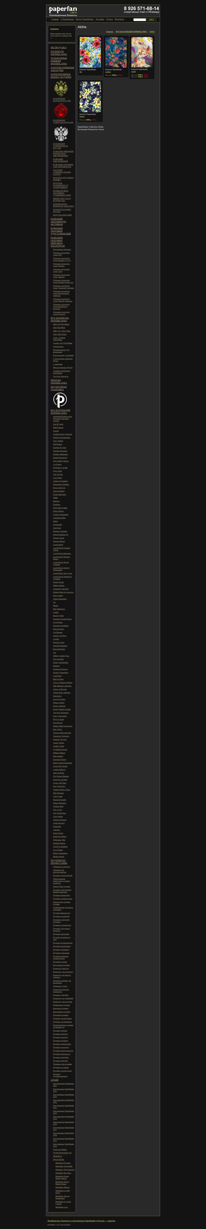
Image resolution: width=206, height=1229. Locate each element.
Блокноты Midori (60, 1150)
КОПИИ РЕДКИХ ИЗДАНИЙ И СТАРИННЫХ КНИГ (62, 193)
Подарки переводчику (62, 1044)
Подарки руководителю (62, 899)
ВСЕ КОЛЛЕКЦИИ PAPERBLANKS (60, 411)
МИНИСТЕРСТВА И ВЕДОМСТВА (62, 200)
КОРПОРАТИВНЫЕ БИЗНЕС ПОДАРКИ (61, 75)
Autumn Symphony (60, 481)
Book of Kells (58, 616)
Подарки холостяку (61, 1057)
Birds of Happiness (60, 853)
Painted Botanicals (60, 458)
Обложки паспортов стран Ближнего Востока (63, 281)
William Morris (58, 586)
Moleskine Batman (62, 1187)
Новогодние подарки (61, 887)
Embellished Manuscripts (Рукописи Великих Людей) (62, 419)
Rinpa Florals (58, 833)
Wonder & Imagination (61, 438)
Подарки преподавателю (63, 1051)
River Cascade (58, 719)
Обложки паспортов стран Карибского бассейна (61, 306)
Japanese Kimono (59, 820)
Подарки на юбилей (61, 916)
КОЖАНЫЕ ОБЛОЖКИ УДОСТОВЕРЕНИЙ (61, 231)
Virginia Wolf (58, 806)
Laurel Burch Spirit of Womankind (61, 569)
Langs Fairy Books (60, 766)
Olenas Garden (58, 703)
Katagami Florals (59, 760)
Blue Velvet (57, 729)
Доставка (99, 19)
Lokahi (133, 72)
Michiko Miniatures (60, 454)
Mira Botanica (58, 793)
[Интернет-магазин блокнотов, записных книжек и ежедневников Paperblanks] (63, 17)
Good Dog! (57, 676)
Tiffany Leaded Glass (61, 656)
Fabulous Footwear (60, 669)
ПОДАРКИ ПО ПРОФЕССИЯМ (59, 861)
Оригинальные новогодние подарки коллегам (61, 881)
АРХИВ (54, 1080)
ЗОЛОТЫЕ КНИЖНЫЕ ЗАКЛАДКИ (62, 69)
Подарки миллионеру (62, 946)
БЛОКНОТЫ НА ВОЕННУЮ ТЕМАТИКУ (63, 205)
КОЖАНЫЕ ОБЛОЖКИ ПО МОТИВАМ (58, 221)
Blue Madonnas (59, 609)
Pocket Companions (60, 673)
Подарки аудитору (60, 1034)
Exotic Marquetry (59, 494)
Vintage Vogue (58, 538)
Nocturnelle (57, 525)
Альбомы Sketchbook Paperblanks (61, 372)
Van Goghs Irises (59, 813)
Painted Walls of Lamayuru (63, 592)
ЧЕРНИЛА (57, 1156)
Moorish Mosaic (59, 843)
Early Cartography (60, 716)
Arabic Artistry (58, 743)
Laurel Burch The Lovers (62, 573)
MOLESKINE (58, 1160)
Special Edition (58, 491)
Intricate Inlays (58, 629)
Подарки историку (60, 1041)
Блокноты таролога (61, 968)
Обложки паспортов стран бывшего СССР (62, 259)
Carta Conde (58, 796)
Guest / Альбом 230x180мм (59, 339)
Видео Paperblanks (85, 19)
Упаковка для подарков (62, 1064)
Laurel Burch (58, 545)
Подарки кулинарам (61, 953)
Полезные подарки (60, 1015)
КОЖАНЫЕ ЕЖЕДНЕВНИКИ (60, 160)
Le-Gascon (57, 464)
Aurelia (56, 431)
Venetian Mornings (60, 451)
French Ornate (58, 582)
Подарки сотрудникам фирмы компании (62, 891)
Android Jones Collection (62, 434)
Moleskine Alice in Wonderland (62, 1197)
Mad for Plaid (58, 679)
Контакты (119, 19)
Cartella (56, 639)
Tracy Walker (58, 441)
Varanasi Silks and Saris (62, 733)
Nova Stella (57, 471)
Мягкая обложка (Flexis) (63, 368)
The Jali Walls (58, 659)
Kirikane (56, 666)
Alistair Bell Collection (61, 693)
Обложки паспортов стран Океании (61, 313)
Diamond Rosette (59, 800)
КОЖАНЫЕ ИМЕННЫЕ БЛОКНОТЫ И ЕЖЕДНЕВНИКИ (63, 153)
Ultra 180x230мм (59, 334)
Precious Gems (58, 642)
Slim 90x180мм (59, 328)
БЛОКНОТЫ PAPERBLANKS (59, 52)
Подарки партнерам (61, 934)
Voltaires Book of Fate (61, 790)
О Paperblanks (67, 19)
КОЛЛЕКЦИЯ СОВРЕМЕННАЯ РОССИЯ (60, 146)
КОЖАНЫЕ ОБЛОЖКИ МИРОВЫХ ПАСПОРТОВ (58, 241)
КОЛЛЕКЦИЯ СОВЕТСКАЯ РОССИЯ (63, 121)
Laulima (108, 72)
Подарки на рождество (62, 1071)
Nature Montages (59, 803)
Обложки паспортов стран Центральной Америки (61, 293)
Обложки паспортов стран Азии (61, 270)
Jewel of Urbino (59, 699)
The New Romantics (61, 713)
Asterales (56, 830)
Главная (55, 19)
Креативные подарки (61, 1012)
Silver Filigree (58, 511)
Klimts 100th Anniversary (62, 726)
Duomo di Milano (60, 837)
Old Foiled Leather (60, 508)
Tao (54, 652)
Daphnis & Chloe (59, 448)
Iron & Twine (58, 424)
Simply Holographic (60, 663)
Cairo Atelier (58, 816)
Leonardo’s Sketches (61, 589)
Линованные (58, 347)
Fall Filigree (57, 444)
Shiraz (55, 521)
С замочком (57, 364)
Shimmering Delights (61, 484)
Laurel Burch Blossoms (62, 554)
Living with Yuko (59, 783)
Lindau (55, 612)
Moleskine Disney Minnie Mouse (62, 1183)
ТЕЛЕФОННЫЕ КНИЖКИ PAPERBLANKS (59, 61)
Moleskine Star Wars (63, 1173)
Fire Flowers (58, 723)
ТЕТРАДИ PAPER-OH (62, 1153)
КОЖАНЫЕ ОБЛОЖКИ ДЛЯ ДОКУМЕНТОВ (63, 166)
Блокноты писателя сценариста (61, 991)
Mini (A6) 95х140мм (61, 324)
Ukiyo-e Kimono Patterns (62, 683)
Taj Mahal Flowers (60, 750)
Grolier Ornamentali (60, 515)
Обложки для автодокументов (59, 871)
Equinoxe (56, 505)
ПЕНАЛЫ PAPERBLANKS (59, 381)
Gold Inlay (57, 528)
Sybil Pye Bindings (60, 847)
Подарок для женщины (62, 1022)
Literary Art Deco (59, 636)
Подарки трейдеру (60, 1061)
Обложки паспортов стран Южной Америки (62, 300)
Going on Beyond (60, 689)
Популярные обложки (62, 249)
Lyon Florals (58, 622)
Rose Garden (58, 596)
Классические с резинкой (63, 355)
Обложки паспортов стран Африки (61, 276)
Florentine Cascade (60, 468)
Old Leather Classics (61, 461)
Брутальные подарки (61, 965)
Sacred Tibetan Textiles (62, 709)
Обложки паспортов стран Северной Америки (63, 287)
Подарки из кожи (60, 962)
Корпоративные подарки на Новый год (63, 1026)
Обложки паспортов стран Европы (61, 265)
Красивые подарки (60, 1008)
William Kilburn (59, 753)
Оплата (109, 19)
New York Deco (59, 786)
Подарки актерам (60, 1031)
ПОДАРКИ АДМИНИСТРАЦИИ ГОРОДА (62, 172)
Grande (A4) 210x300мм (62, 343)
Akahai (82, 116)
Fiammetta (57, 827)
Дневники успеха (60, 986)
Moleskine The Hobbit (63, 1166)
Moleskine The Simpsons (65, 1170)
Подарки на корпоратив (62, 943)
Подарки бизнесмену (61, 895)
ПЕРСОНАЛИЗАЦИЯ (62, 215)
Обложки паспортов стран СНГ (61, 254)
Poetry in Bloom (59, 706)
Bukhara (56, 501)
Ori (54, 602)
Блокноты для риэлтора (62, 1002)
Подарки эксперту (60, 1037)
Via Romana (57, 632)
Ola (81, 72)
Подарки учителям (60, 995)
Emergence (57, 696)
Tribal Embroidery (60, 599)
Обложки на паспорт (61, 867)
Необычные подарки (61, 1005)
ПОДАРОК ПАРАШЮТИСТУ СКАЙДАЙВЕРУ (60, 185)
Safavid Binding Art (60, 535)
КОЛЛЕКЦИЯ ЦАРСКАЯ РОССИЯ (62, 100)
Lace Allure (57, 478)
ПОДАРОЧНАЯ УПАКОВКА (59, 388)
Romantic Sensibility (61, 626)
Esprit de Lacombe (60, 780)
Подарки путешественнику (60, 1075)
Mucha (55, 606)
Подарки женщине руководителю (60, 957)
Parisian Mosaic (59, 541)
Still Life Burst (58, 773)
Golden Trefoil (58, 746)
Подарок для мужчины (62, 1018)
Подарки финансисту (61, 913)
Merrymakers (58, 756)
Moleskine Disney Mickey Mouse (62, 1177)
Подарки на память (61, 1067)
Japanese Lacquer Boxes (62, 619)
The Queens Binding (61, 776)
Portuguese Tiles (59, 840)
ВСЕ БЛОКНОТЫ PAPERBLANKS (60, 319)
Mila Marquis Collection (62, 686)
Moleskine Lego (61, 1207)
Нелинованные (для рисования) (61, 351)
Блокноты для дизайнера (63, 998)
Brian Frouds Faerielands (62, 763)
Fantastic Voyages (60, 739)
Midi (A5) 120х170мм (61, 331)
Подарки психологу (61, 1047)
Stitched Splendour (60, 646)
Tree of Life (57, 810)
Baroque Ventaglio (60, 531)
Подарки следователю (62, 925)
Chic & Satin (58, 474)
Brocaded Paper (59, 649)
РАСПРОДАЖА (58, 47)
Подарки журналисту (61, 1054)
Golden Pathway (59, 770)
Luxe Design (58, 850)
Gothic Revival (58, 823)
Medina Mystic (58, 857)
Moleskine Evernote (63, 1163)
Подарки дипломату (61, 950)
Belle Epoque (58, 428)
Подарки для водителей (62, 876)
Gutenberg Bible (59, 518)
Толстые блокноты (60, 376)
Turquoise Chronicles (61, 736)
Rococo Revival (59, 488)
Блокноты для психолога (63, 972)
